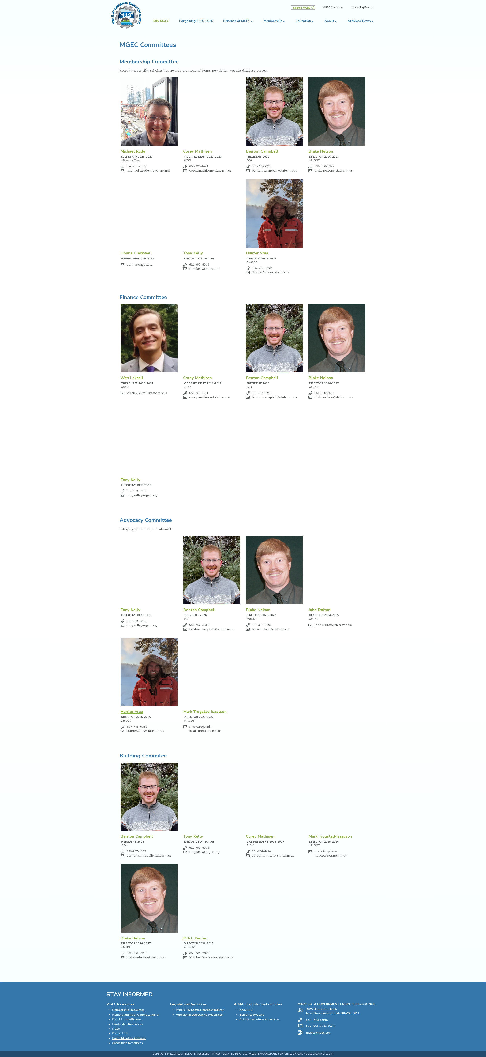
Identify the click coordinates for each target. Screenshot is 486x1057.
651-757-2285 (261, 166)
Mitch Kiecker (195, 938)
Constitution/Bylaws (126, 1019)
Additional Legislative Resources (199, 1015)
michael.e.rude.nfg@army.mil (148, 170)
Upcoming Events (362, 7)
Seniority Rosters (252, 1015)
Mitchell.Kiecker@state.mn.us (211, 957)
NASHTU (246, 1010)
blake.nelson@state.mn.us (334, 170)
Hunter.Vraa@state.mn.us (270, 272)
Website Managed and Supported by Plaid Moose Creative (286, 1053)
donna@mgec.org (140, 264)
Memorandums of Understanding (135, 1015)
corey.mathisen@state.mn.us (210, 170)
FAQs (116, 1029)
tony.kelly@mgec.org (204, 268)
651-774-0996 (317, 1020)
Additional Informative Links (260, 1019)
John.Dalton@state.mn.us (333, 625)
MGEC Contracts (333, 7)
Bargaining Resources (127, 1043)
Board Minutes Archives (129, 1038)
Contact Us (120, 1033)
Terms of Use (239, 1053)
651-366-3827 (199, 953)
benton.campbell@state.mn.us (274, 170)
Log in (329, 1053)
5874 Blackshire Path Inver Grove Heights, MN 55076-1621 (333, 1011)
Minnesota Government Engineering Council (126, 15)
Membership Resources (128, 1010)
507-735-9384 (262, 268)
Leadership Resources (127, 1024)
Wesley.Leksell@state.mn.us (147, 393)
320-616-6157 (136, 166)
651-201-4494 (198, 166)
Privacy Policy (220, 1053)
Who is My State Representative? (200, 1010)
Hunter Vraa (257, 253)
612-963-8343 (199, 264)
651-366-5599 (324, 166)
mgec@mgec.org (318, 1033)
